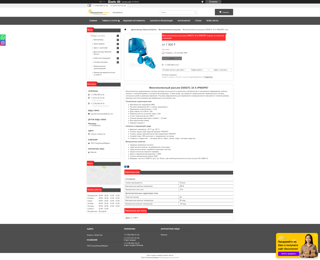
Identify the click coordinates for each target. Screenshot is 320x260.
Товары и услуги (110, 21)
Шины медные (99, 44)
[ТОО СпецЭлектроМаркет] (98, 12)
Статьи (198, 21)
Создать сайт (126, 2)
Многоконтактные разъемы (169, 30)
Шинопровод (98, 40)
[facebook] (125, 167)
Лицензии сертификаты (134, 21)
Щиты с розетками (101, 48)
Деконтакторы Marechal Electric (144, 30)
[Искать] (195, 12)
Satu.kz (171, 255)
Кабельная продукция (102, 58)
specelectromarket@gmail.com (101, 114)
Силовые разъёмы (101, 62)
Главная (93, 21)
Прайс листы (212, 21)
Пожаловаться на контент (169, 257)
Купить (171, 58)
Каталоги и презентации (161, 21)
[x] (128, 167)
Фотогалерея (184, 21)
